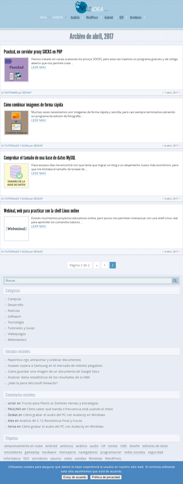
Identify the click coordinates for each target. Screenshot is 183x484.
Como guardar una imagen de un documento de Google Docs (53, 371)
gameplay (32, 452)
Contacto (58, 17)
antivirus (66, 446)
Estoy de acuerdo (74, 477)
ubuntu (55, 458)
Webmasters (17, 340)
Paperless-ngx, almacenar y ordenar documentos (44, 360)
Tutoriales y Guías (17, 145)
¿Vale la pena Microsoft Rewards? (33, 383)
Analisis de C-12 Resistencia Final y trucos (51, 420)
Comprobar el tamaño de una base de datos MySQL (39, 158)
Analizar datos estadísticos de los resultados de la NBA (49, 377)
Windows (95, 458)
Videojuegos (17, 334)
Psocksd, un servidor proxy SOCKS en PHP (33, 52)
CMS (123, 446)
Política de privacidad (106, 477)
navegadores (88, 452)
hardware (49, 452)
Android (108, 17)
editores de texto (155, 446)
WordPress (92, 17)
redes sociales (134, 452)
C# (103, 446)
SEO (121, 17)
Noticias (14, 310)
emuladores (13, 452)
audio (94, 446)
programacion (110, 452)
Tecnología (16, 322)
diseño (135, 446)
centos (113, 446)
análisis (81, 446)
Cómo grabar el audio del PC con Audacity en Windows (64, 415)
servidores (40, 458)
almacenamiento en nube (23, 446)
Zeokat (26, 92)
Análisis (75, 17)
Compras (14, 299)
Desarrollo (15, 305)
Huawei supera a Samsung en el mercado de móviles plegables (55, 365)
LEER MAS (38, 67)
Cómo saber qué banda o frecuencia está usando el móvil (70, 409)
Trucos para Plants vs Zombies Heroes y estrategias (60, 403)
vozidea (80, 458)
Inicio (43, 17)
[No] (177, 472)
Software (11, 92)
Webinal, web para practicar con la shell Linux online (41, 211)
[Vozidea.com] (91, 12)
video (68, 458)
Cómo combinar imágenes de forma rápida (33, 105)
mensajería (67, 452)
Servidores (135, 17)
